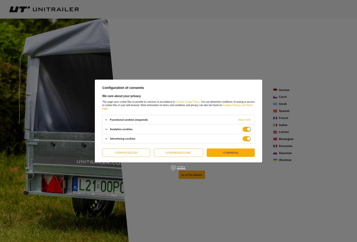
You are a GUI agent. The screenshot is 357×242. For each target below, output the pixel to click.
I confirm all (231, 152)
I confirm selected (126, 152)
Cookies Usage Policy (187, 101)
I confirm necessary (178, 152)
